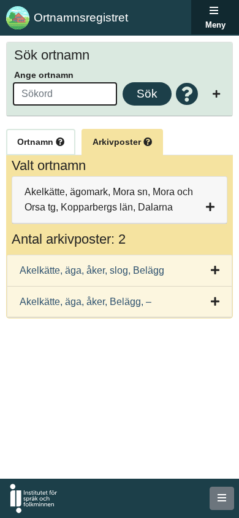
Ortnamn (36, 142)
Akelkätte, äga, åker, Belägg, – (85, 301)
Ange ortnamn (44, 75)
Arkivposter (118, 142)
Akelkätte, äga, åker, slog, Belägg (92, 270)
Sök (147, 93)
